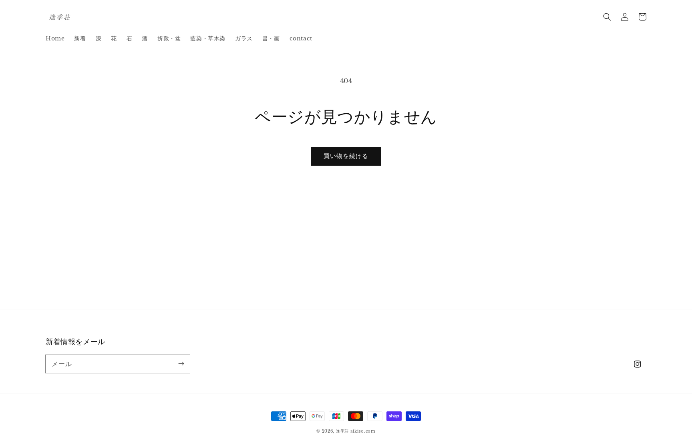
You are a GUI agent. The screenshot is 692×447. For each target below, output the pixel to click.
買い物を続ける (346, 156)
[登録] (181, 364)
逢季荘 (342, 431)
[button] (607, 17)
